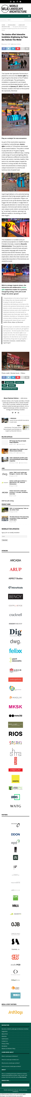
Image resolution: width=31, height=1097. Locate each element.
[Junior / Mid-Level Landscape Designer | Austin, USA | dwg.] (5, 474)
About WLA (5, 1034)
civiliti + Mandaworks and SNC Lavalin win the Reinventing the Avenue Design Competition (19, 459)
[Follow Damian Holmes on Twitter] (15, 412)
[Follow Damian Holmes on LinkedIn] (18, 412)
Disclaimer (4, 1046)
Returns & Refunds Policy (8, 1048)
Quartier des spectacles (10, 388)
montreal (12, 385)
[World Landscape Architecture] (14, 13)
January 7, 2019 (6, 44)
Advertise (4, 1036)
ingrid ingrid (9, 382)
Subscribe (4, 540)
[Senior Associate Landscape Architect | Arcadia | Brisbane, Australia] (5, 492)
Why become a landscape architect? (11, 1063)
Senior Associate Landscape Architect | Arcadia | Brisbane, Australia (19, 492)
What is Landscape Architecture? (10, 1056)
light (4, 385)
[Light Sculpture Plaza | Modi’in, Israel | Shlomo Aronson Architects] (5, 451)
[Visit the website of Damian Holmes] (12, 412)
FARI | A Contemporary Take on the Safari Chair (19, 509)
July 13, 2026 (13, 521)
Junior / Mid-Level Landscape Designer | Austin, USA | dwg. (18, 473)
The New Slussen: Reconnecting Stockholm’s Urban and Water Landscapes (19, 518)
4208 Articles (24, 398)
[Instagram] (10, 1)
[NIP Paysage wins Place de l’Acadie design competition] (5, 442)
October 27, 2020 (14, 462)
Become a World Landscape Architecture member (15, 1029)
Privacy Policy (5, 1043)
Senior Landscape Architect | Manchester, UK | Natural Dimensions (18, 482)
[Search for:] (15, 19)
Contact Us (5, 1041)
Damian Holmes (17, 44)
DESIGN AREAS (12, 25)
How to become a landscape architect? (11, 1066)
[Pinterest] (20, 1)
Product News (6, 504)
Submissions (5, 1039)
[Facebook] (17, 1)
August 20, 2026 (14, 511)
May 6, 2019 (13, 452)
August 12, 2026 (14, 486)
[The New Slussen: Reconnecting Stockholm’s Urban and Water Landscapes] (5, 518)
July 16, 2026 (13, 495)
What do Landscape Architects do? (10, 1059)
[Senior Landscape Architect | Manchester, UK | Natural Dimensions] (5, 482)
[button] (29, 16)
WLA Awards (23, 1077)
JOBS (3, 468)
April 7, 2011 (13, 444)
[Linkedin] (13, 1)
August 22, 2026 (14, 476)
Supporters (5, 1031)
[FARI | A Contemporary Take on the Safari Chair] (5, 510)
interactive (19, 382)
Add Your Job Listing (8, 501)
